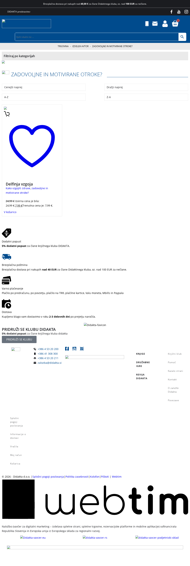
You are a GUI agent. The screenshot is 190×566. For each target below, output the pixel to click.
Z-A (109, 97)
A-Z (6, 97)
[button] (187, 24)
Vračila (14, 446)
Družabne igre (143, 364)
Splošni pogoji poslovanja (16, 422)
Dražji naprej (115, 87)
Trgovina (63, 46)
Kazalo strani (175, 370)
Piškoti (105, 476)
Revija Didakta (141, 376)
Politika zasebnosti (77, 476)
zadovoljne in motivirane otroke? (56, 74)
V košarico (10, 212)
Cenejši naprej (13, 87)
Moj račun (16, 455)
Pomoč (172, 362)
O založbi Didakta (173, 389)
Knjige (140, 353)
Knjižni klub (175, 353)
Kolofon (94, 476)
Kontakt (172, 379)
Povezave (173, 400)
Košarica (15, 463)
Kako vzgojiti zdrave (18, 188)
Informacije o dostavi (18, 436)
